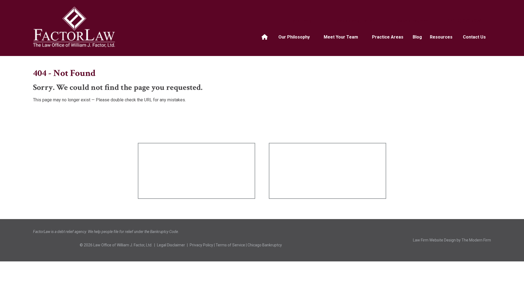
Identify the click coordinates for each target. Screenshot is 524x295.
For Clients (300, 21)
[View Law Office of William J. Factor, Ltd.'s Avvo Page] (71, 245)
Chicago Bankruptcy (265, 245)
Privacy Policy (201, 245)
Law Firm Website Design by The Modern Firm (452, 240)
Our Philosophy (294, 37)
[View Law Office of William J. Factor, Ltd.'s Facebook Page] (40, 245)
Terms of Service (230, 245)
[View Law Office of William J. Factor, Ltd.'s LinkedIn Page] (56, 245)
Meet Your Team (341, 37)
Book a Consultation (354, 21)
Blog (417, 37)
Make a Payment (412, 21)
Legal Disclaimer (171, 245)
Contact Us (474, 37)
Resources (441, 37)
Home (265, 37)
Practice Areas (387, 37)
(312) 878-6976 (466, 20)
